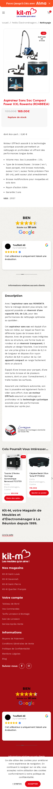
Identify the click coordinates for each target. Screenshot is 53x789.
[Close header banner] (49, 3)
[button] (39, 492)
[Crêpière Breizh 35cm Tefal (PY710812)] (39, 462)
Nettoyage (45, 22)
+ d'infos (17, 784)
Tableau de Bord (10, 604)
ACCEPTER (33, 784)
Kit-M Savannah (10, 579)
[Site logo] (26, 12)
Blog (4, 659)
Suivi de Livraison (11, 619)
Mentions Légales (11, 653)
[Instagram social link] (29, 666)
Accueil (5, 22)
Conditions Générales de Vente (18, 643)
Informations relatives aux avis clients (26, 285)
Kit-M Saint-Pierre (11, 584)
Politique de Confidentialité (16, 648)
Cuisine (7, 489)
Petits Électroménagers (24, 22)
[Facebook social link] (22, 666)
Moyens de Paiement (13, 638)
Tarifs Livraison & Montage (16, 614)
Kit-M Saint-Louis (11, 574)
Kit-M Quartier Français (14, 589)
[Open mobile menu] (3, 12)
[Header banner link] (22, 3)
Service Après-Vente (12, 624)
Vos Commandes (10, 609)
